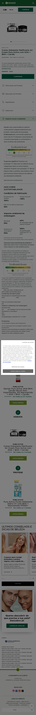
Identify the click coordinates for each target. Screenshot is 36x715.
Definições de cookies (18, 366)
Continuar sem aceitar (28, 342)
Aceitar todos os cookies (18, 371)
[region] (18, 357)
